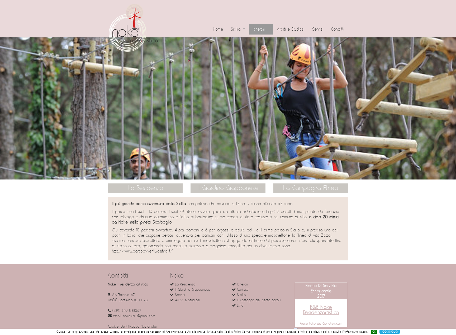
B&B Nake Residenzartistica (321, 310)
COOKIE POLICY (389, 332)
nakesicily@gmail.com (139, 316)
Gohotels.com (331, 324)
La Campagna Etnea (310, 188)
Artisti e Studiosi (290, 29)
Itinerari (259, 29)
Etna (239, 305)
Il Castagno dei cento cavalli (258, 300)
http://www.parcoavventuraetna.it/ (142, 251)
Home (218, 29)
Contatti (337, 29)
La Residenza (145, 188)
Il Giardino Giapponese (228, 188)
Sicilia (236, 29)
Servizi (317, 29)
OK (374, 332)
